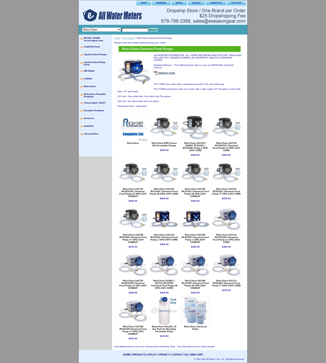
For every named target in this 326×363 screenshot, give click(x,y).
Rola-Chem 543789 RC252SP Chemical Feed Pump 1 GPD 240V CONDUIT (195, 238)
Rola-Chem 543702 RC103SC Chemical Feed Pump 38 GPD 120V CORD (164, 191)
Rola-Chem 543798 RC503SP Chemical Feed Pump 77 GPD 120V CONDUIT (133, 238)
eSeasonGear (91, 134)
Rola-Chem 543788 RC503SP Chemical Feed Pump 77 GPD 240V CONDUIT (133, 330)
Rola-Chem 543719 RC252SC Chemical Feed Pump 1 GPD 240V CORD (164, 237)
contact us (216, 2)
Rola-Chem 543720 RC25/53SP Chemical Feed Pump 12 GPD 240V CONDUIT (133, 284)
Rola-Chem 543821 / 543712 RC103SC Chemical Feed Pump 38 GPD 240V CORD (164, 284)
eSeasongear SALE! (95, 102)
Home (117, 38)
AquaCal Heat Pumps (95, 54)
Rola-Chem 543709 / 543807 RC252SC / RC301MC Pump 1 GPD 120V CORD (195, 147)
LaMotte (88, 78)
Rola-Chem (128, 38)
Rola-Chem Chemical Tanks (195, 327)
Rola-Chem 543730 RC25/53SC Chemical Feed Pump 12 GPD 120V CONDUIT (133, 192)
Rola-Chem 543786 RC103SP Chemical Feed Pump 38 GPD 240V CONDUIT (195, 284)
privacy (196, 2)
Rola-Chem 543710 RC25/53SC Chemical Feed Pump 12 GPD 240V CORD (226, 238)
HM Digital (89, 71)
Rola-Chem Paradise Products (95, 95)
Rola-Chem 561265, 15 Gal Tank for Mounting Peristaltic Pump (164, 329)
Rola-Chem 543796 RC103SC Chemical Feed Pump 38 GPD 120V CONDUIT (195, 192)
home (144, 2)
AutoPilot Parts (92, 46)
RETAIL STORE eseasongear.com (93, 39)
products (161, 2)
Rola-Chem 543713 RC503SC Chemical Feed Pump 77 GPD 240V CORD (226, 283)
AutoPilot (89, 126)
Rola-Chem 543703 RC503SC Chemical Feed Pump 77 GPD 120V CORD (226, 191)
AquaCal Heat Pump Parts (94, 63)
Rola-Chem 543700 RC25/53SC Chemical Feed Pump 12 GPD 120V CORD (226, 147)
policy (179, 2)
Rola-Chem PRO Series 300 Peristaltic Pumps (164, 144)
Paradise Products (94, 110)
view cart (236, 2)
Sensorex (89, 118)
